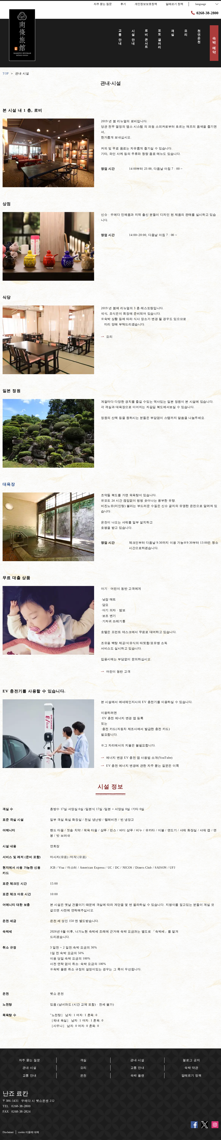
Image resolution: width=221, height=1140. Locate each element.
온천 (83, 1075)
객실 (83, 1060)
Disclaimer (8, 1132)
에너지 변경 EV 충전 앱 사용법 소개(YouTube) (139, 757)
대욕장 (9, 484)
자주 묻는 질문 (29, 1060)
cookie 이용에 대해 (28, 1132)
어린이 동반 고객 (118, 671)
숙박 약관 (191, 1067)
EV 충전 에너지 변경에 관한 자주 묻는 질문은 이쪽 (142, 765)
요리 (109, 336)
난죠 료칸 (15, 1093)
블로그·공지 (191, 1060)
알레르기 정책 (192, 1075)
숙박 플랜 (137, 1075)
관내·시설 (29, 1067)
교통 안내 (29, 1075)
